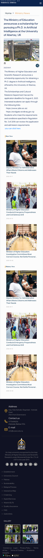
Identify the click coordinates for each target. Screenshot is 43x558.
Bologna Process (10, 487)
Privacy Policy (25, 548)
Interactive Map (10, 491)
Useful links (8, 514)
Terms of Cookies (17, 550)
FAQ (5, 510)
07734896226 (13, 421)
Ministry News (22, 13)
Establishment (9, 472)
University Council (11, 476)
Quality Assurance (11, 506)
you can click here (12, 128)
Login (15, 548)
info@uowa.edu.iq (16, 431)
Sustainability (9, 483)
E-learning (8, 495)
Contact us (7, 548)
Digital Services (10, 499)
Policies (6, 479)
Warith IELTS (9, 502)
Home (8, 13)
